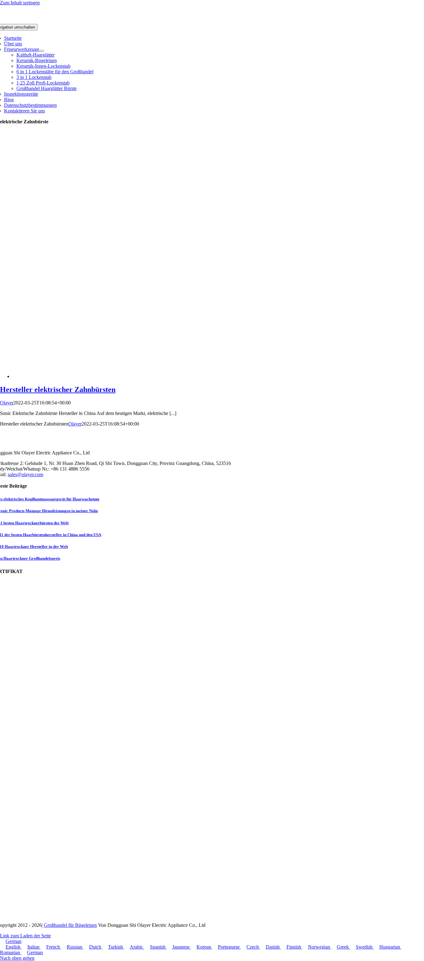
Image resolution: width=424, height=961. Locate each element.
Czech (253, 947)
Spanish (158, 947)
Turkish (116, 947)
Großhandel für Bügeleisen (70, 925)
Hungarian (390, 947)
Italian (34, 947)
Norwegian (319, 947)
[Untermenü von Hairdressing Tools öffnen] (41, 51)
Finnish (294, 947)
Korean (204, 947)
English (14, 947)
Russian (75, 947)
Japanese (181, 947)
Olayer (6, 402)
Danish (273, 947)
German (13, 941)
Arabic (137, 947)
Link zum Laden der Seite (25, 935)
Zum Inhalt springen (20, 2)
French (53, 947)
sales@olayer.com (25, 474)
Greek (343, 947)
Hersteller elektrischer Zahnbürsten (57, 389)
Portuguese (229, 947)
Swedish (365, 947)
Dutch (95, 947)
